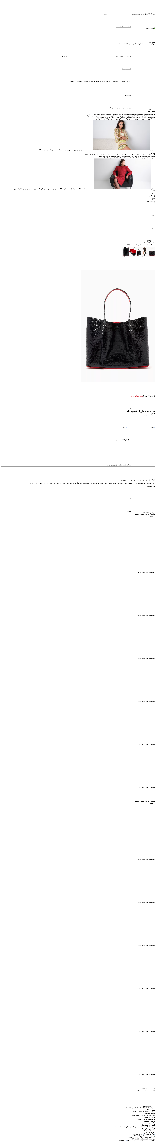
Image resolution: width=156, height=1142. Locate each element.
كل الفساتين (152, 154)
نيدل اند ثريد (97, 117)
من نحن (153, 1119)
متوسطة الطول (148, 157)
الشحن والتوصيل (151, 1130)
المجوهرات (136, 1111)
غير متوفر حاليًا (152, 479)
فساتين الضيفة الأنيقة (89, 154)
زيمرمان (94, 119)
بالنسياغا (134, 114)
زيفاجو (98, 119)
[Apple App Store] (150, 1134)
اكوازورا (138, 114)
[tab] (152, 252)
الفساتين (153, 189)
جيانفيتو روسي (113, 115)
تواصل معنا (152, 1115)
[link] (121, 44)
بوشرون (124, 114)
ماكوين (108, 117)
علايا (147, 114)
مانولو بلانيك (122, 117)
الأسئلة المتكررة (145, 1115)
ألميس (153, 156)
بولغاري (109, 114)
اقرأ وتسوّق (152, 1123)
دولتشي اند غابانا (142, 115)
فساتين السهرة (126, 154)
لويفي (149, 117)
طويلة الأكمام (137, 157)
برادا (148, 119)
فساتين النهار (133, 154)
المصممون (152, 150)
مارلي (111, 117)
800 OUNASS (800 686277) (134, 1137)
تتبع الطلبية (135, 1115)
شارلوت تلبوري (104, 114)
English (106, 14)
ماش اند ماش (141, 117)
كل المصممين (152, 114)
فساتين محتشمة (99, 154)
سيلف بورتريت (138, 119)
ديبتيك (147, 115)
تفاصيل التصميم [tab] (135, 480)
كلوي (99, 114)
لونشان (146, 117)
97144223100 (136, 1139)
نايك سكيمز (152, 119)
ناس (102, 117)
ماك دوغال (135, 117)
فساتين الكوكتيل (141, 154)
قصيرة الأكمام (130, 157)
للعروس (147, 154)
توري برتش (115, 119)
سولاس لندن (128, 119)
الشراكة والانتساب (143, 1119)
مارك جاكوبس (115, 117)
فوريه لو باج (127, 115)
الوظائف (150, 1119)
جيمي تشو (92, 115)
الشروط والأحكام (150, 1127)
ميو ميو (105, 117)
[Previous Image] (143, 263)
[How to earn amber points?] (143, 447)
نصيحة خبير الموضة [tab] (151, 480)
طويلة (142, 157)
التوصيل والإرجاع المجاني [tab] (126, 480)
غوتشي (101, 115)
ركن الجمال (142, 1111)
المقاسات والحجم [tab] (143, 480)
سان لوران (144, 119)
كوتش (154, 115)
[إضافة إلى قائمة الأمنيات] (136, 473)
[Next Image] (143, 388)
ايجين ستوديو (146, 156)
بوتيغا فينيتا (129, 114)
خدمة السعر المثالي (119, 1127)
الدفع (139, 1115)
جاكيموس (97, 115)
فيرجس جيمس (120, 115)
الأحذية (150, 1111)
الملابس (153, 1111)
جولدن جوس (106, 115)
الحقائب (146, 1111)
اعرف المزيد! (110, 465)
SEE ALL (152, 516)
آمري (151, 156)
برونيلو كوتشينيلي (118, 114)
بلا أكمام (124, 157)
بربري (112, 114)
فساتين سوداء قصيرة (109, 154)
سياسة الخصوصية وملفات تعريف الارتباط (135, 1127)
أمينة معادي (143, 114)
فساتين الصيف (118, 154)
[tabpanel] (78, 483)
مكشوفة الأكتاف (118, 157)
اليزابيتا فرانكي (134, 115)
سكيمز (133, 119)
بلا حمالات (105, 157)
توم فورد (110, 119)
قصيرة (153, 157)
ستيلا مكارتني (121, 119)
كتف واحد (111, 157)
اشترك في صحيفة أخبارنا (148, 1088)
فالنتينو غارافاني (104, 119)
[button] (151, 42)
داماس (151, 115)
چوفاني (88, 115)
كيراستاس (152, 117)
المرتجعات (144, 1130)
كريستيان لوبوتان (93, 114)
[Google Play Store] (139, 1134)
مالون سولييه (129, 117)
